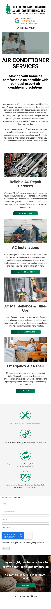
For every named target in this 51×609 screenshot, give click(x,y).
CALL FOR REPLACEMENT (25, 272)
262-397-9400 (27, 28)
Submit (6, 548)
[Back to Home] (25, 8)
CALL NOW (25, 391)
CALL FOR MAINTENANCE (25, 332)
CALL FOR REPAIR (25, 213)
